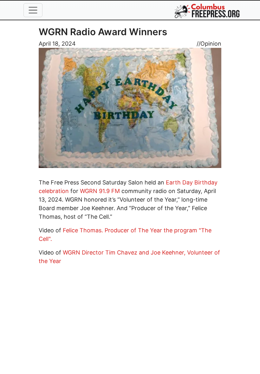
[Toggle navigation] (32, 10)
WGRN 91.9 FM (100, 191)
